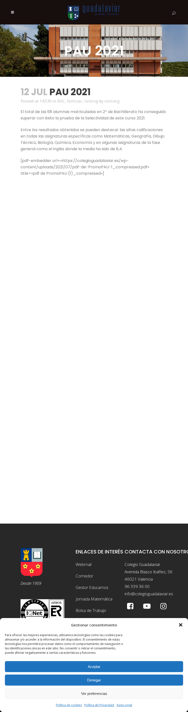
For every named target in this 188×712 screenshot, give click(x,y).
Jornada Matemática (94, 599)
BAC (61, 101)
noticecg (112, 101)
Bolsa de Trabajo (91, 610)
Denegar (94, 680)
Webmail (84, 564)
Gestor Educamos (92, 587)
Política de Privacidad (99, 705)
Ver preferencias (94, 693)
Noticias (74, 101)
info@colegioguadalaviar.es (149, 594)
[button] (180, 624)
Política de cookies (69, 705)
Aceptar (94, 667)
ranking (91, 101)
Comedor (84, 576)
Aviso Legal (124, 705)
